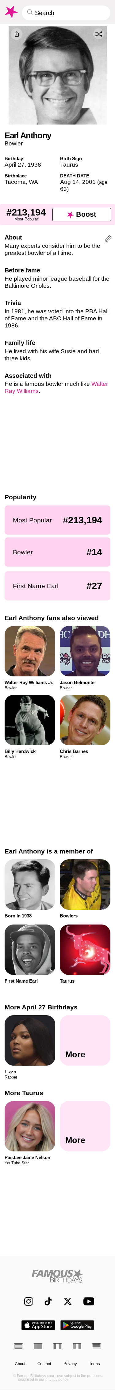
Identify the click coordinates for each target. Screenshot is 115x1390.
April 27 (15, 164)
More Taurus (24, 1092)
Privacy (70, 1364)
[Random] (98, 33)
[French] (57, 1346)
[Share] (16, 34)
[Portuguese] (38, 1346)
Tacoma (15, 182)
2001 (89, 182)
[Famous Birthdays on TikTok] (45, 1301)
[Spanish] (18, 1346)
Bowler (14, 143)
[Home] (57, 1276)
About (20, 1364)
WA (33, 182)
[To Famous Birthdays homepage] (11, 12)
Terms (94, 1364)
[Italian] (77, 1346)
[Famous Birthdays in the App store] (38, 1325)
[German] (96, 1346)
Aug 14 (69, 182)
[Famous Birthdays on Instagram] (25, 1301)
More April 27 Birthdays (41, 1007)
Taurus (69, 164)
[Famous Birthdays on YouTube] (87, 1301)
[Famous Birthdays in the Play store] (77, 1325)
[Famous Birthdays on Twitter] (65, 1301)
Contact (44, 1364)
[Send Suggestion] (108, 239)
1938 (34, 164)
